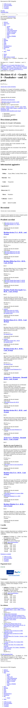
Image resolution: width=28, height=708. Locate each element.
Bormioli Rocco (8, 46)
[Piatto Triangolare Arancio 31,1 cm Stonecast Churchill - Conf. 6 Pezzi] (15, 615)
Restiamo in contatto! (6, 554)
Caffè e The (10, 29)
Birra (8, 27)
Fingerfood (6, 47)
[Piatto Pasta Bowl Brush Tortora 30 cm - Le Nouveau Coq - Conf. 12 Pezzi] (15, 623)
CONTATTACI (12, 16)
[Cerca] (17, 14)
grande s (15, 108)
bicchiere (3, 108)
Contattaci (6, 8)
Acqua (8, 26)
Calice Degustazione (12, 30)
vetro (8, 109)
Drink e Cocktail (11, 33)
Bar (5, 48)
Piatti (5, 43)
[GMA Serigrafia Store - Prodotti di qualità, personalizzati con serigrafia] (5, 12)
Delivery (6, 22)
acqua (21, 106)
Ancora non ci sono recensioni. (8, 86)
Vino (8, 37)
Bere (5, 25)
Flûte (8, 34)
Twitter (7, 111)
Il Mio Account (7, 4)
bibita (24, 106)
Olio (5, 41)
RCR (5, 44)
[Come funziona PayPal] (14, 574)
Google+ (15, 111)
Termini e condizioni (6, 661)
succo (25, 108)
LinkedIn (11, 111)
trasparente (3, 109)
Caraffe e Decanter (11, 32)
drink (11, 108)
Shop (5, 51)
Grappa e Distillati (11, 36)
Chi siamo (6, 6)
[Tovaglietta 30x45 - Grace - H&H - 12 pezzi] (15, 608)
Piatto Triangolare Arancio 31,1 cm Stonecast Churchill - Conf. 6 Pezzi (15, 618)
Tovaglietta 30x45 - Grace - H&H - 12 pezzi (15, 609)
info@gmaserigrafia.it (13, 542)
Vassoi (8, 50)
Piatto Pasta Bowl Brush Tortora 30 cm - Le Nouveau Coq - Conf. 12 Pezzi (14, 625)
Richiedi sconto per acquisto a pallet (10, 102)
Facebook (3, 111)
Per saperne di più (8, 313)
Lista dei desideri (8, 5)
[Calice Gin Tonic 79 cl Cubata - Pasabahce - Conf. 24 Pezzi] (15, 644)
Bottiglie (6, 40)
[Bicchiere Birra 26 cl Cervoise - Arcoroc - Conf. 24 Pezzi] (15, 633)
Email (19, 111)
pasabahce (20, 108)
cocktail (7, 108)
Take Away (6, 23)
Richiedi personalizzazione (8, 99)
